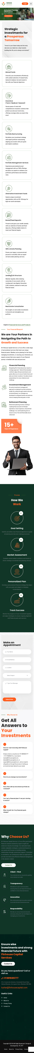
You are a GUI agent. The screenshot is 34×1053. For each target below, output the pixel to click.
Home (5, 998)
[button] (2, 14)
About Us (6, 1000)
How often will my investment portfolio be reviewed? (16, 787)
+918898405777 (10, 978)
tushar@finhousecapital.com (14, 988)
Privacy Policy (8, 1003)
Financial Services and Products (19, 325)
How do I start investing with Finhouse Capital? (15, 749)
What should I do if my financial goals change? (14, 811)
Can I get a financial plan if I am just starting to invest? (16, 799)
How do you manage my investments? (15, 777)
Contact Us (8, 865)
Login (25, 3)
